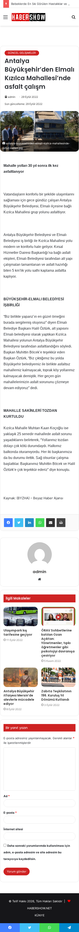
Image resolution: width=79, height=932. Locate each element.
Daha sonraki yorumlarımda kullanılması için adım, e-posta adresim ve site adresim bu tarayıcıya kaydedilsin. (37, 852)
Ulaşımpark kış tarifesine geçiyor (18, 632)
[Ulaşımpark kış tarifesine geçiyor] (21, 616)
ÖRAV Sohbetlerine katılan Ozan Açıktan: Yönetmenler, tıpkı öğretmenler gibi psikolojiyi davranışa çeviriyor (58, 643)
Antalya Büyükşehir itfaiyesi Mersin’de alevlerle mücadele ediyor (19, 697)
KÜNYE (40, 915)
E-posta (10, 812)
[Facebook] (8, 522)
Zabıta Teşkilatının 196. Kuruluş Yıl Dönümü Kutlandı (56, 695)
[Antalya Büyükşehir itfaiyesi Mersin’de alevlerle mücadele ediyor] (21, 677)
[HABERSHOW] (28, 17)
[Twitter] (18, 522)
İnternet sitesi (13, 829)
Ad (7, 796)
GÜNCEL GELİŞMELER (22, 52)
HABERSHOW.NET (39, 908)
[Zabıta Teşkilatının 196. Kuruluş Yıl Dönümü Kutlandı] (58, 677)
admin (11, 96)
